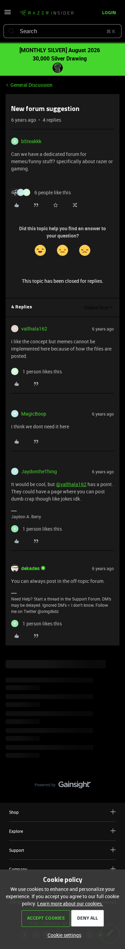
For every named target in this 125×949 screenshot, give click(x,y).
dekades (30, 568)
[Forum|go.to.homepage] (44, 13)
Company (18, 869)
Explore (16, 831)
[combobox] (62, 31)
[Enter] (11, 31)
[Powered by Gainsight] (63, 786)
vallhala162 (34, 328)
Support (16, 850)
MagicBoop (33, 413)
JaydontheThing (39, 471)
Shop (14, 812)
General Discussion (31, 85)
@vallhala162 (71, 484)
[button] (7, 14)
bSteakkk (31, 141)
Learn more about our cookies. (70, 903)
